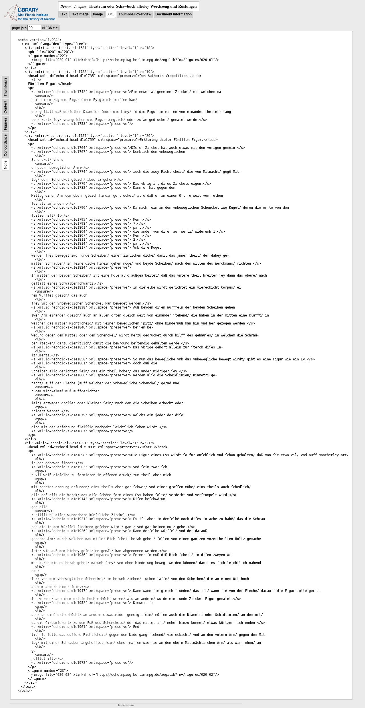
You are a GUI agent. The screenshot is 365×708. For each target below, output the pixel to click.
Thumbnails (5, 87)
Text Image (80, 14)
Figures (5, 124)
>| (57, 28)
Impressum (126, 705)
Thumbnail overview (135, 14)
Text (63, 14)
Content (5, 107)
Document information (173, 14)
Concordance (5, 145)
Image (98, 14)
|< (22, 28)
